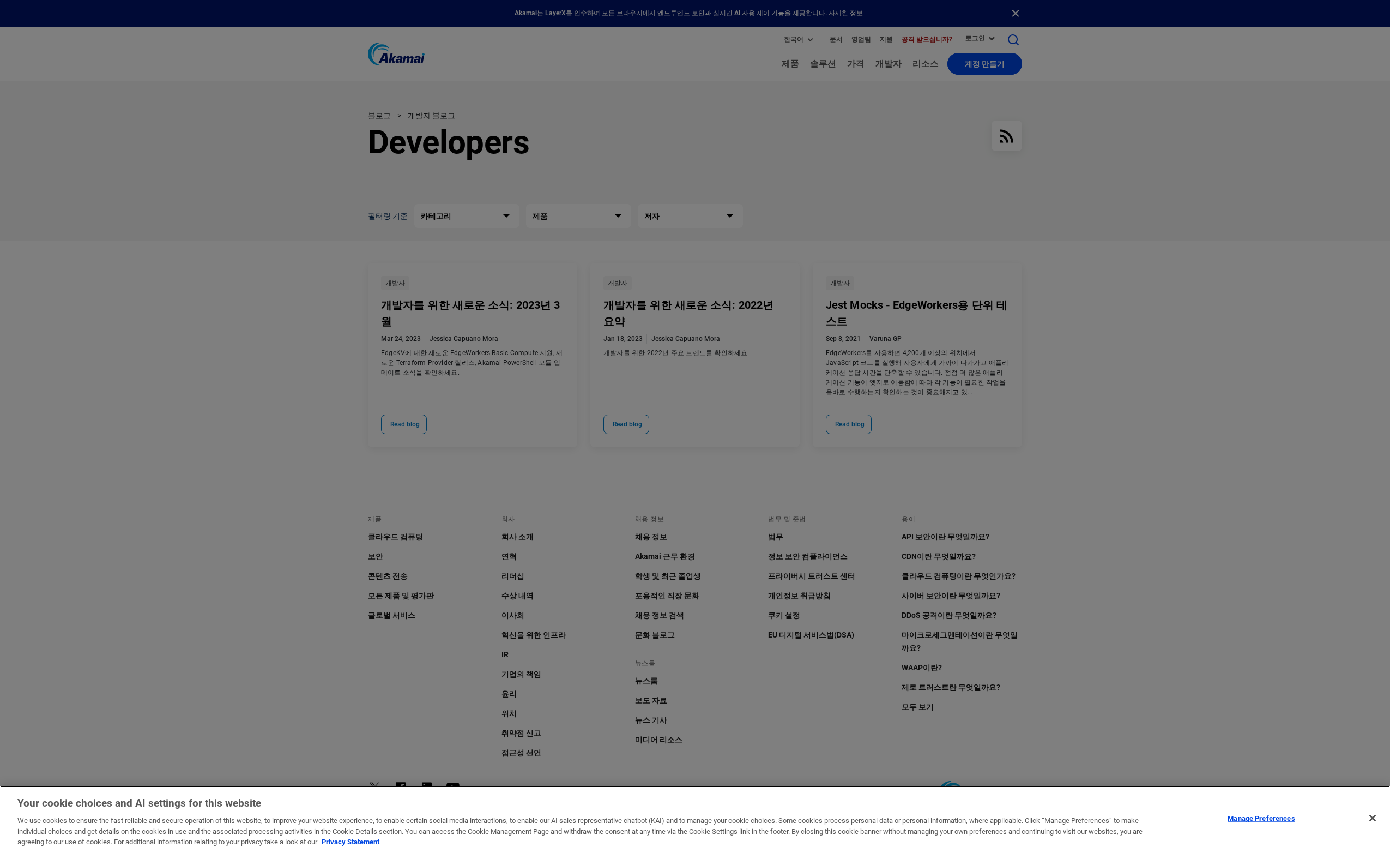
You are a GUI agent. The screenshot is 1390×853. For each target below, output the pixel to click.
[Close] (1373, 818)
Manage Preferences (1261, 818)
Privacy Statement (350, 842)
